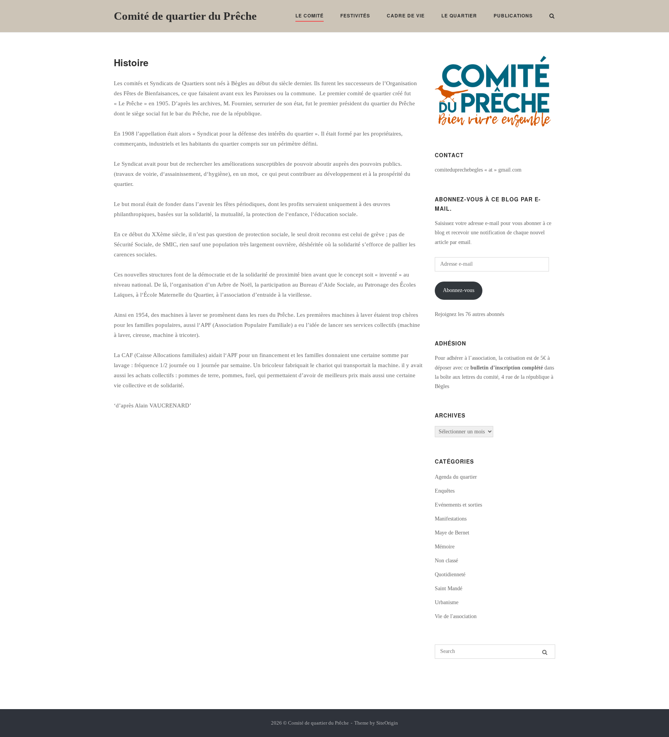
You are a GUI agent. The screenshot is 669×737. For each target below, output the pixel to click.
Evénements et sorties (458, 505)
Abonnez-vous (458, 290)
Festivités (355, 15)
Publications (513, 15)
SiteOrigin (387, 723)
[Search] (544, 652)
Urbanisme (446, 602)
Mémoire (445, 547)
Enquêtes (445, 491)
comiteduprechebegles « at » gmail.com (478, 170)
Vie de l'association (456, 616)
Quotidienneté (450, 574)
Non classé (446, 560)
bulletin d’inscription (495, 368)
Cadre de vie (406, 15)
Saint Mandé (448, 588)
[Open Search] (552, 16)
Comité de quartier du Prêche (185, 16)
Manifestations (451, 519)
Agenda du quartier (456, 477)
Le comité (309, 15)
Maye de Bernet (452, 533)
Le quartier (459, 15)
